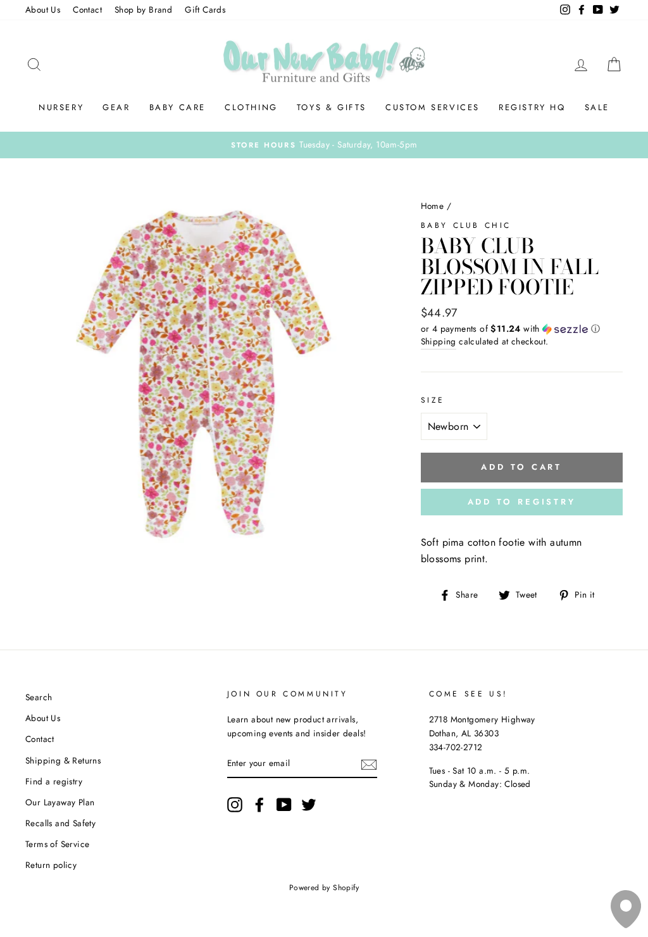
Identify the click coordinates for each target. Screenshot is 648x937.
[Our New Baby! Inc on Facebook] (259, 804)
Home (432, 205)
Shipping (438, 341)
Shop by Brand (143, 9)
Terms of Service (57, 844)
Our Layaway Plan (59, 802)
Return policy (51, 864)
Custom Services (432, 107)
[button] (522, 328)
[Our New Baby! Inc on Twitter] (308, 804)
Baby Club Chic (466, 225)
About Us (42, 9)
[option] (324, 145)
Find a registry (53, 781)
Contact (87, 9)
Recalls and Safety (60, 823)
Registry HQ (532, 107)
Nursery (61, 107)
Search (38, 697)
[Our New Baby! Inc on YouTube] (284, 804)
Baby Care (177, 107)
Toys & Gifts (331, 107)
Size (433, 400)
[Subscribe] (369, 764)
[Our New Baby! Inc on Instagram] (234, 804)
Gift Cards (205, 9)
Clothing (251, 107)
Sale (597, 107)
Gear (116, 107)
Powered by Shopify (324, 887)
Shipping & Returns (63, 760)
